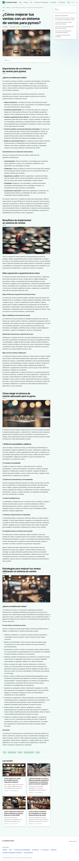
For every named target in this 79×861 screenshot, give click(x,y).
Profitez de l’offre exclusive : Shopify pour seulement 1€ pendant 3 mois (65, 18)
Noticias (8, 7)
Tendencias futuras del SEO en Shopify (62, 35)
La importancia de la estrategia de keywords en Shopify (64, 27)
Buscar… (57, 9)
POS (31, 2)
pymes (20, 752)
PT (73, 2)
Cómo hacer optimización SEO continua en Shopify (63, 23)
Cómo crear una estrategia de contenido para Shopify (63, 31)
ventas (37, 752)
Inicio (20, 2)
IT (70, 2)
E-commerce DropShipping (41, 2)
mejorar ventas (12, 752)
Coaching (53, 850)
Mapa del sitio (73, 841)
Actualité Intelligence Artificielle (12, 852)
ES (68, 2)
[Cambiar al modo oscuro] (77, 2)
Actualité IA (53, 2)
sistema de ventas (28, 752)
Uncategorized (28, 852)
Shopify (26, 2)
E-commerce (61, 2)
